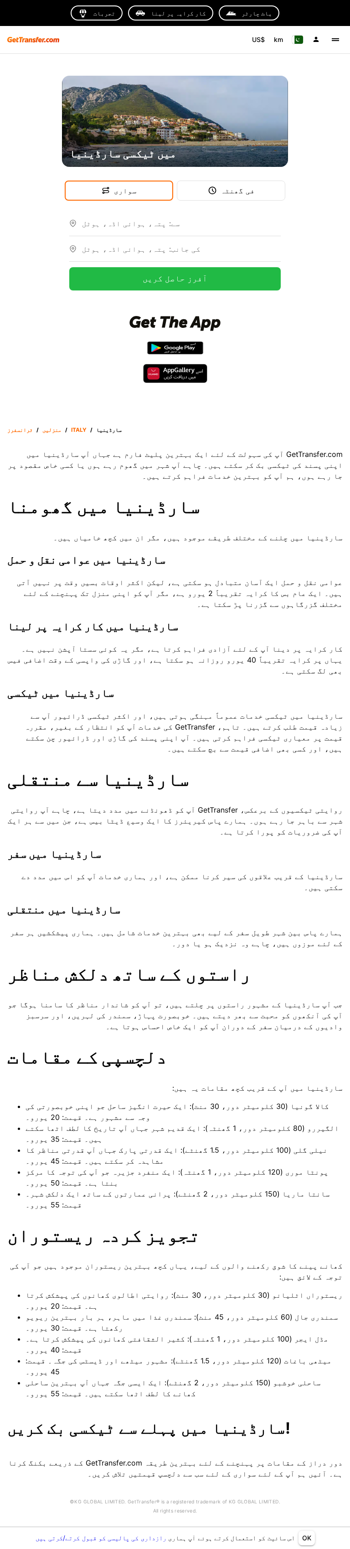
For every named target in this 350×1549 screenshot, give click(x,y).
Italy (79, 429)
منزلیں (52, 429)
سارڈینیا (109, 429)
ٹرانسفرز (20, 429)
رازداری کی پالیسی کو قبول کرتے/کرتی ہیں (102, 1538)
